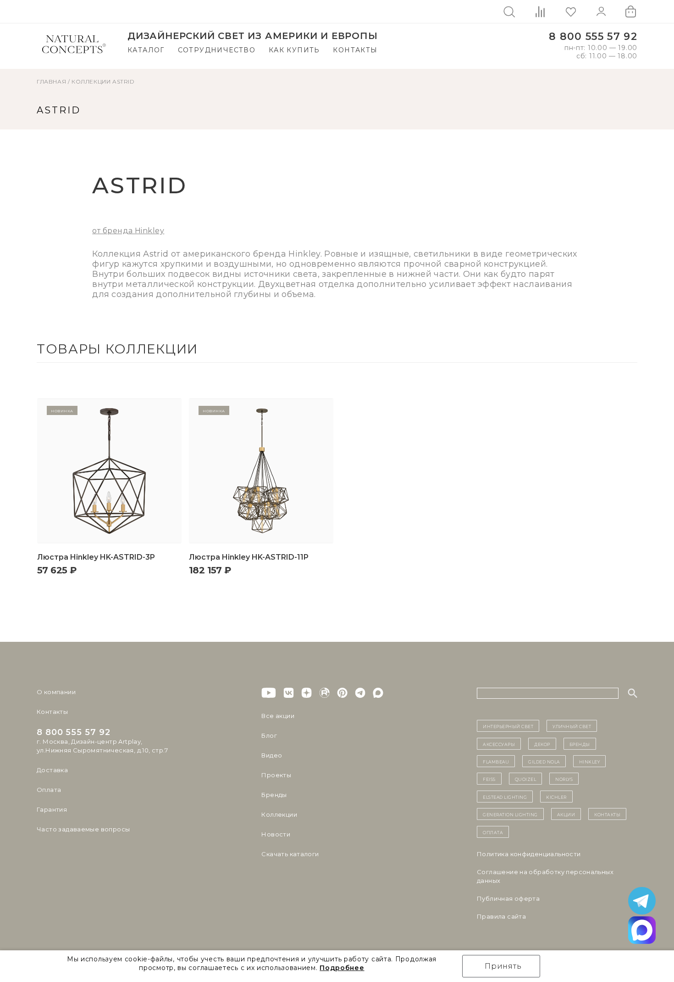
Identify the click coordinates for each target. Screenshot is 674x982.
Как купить (294, 50)
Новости (275, 834)
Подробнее (342, 968)
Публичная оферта (508, 898)
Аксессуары (499, 743)
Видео (271, 755)
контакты (607, 814)
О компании (56, 692)
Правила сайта (501, 916)
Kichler (556, 796)
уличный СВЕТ (571, 725)
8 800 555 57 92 (593, 36)
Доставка (52, 770)
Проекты (276, 775)
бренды (579, 743)
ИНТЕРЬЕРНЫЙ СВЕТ (508, 725)
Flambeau (496, 761)
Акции (566, 814)
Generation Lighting (510, 814)
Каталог (146, 50)
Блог (269, 735)
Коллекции (91, 81)
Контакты (355, 50)
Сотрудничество (217, 50)
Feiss (489, 778)
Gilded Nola (544, 761)
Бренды (274, 794)
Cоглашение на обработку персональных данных (545, 876)
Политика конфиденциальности (529, 854)
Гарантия (52, 809)
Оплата (49, 789)
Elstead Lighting (505, 796)
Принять (503, 966)
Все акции (277, 715)
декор (542, 743)
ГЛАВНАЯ (51, 81)
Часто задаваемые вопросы (83, 829)
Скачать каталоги (290, 854)
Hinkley (589, 761)
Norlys (564, 778)
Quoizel (525, 778)
